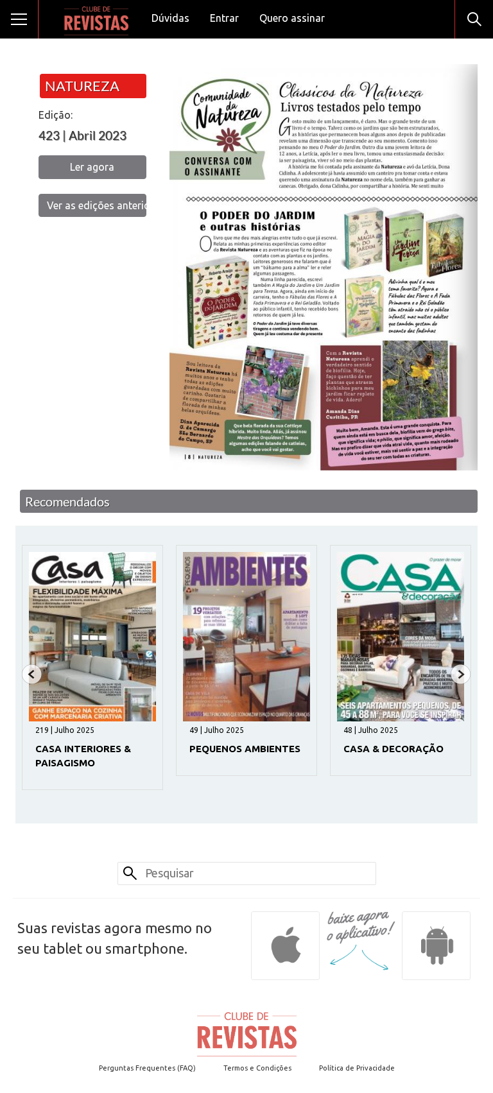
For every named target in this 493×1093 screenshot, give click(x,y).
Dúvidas (170, 18)
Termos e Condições (257, 1068)
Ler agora (92, 167)
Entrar (224, 18)
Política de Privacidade (357, 1068)
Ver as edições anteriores (96, 205)
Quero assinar (292, 18)
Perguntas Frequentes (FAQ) (147, 1068)
